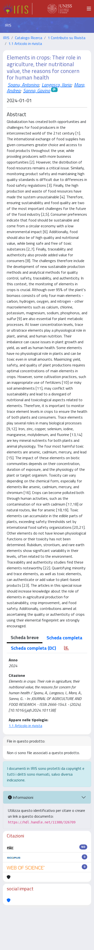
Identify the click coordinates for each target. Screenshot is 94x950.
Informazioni (22, 797)
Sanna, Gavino (36, 90)
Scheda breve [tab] (25, 637)
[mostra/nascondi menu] (89, 8)
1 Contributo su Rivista (66, 38)
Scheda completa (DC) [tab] (33, 648)
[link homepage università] (59, 8)
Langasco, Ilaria (56, 84)
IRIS (6, 38)
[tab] (66, 648)
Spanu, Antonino (23, 84)
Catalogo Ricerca (28, 38)
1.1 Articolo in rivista (25, 43)
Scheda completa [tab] (64, 637)
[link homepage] (17, 8)
